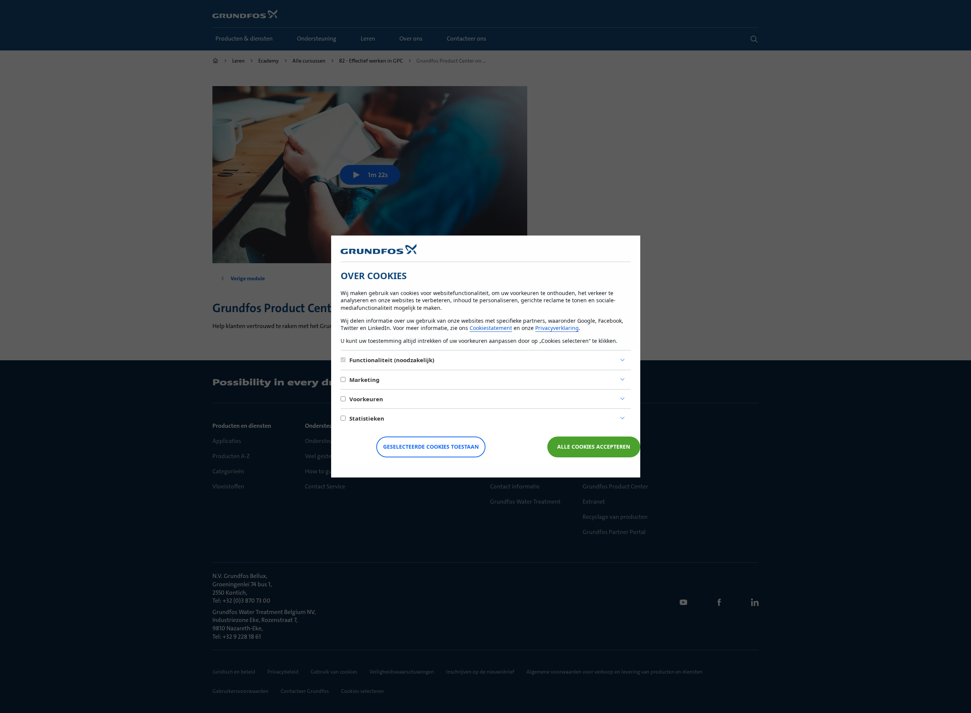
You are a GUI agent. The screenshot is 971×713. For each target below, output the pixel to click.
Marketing (364, 379)
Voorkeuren (366, 399)
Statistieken (366, 418)
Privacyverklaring (557, 327)
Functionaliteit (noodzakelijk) (391, 360)
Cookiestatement (491, 327)
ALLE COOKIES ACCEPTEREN (593, 446)
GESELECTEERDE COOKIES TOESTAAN (431, 446)
